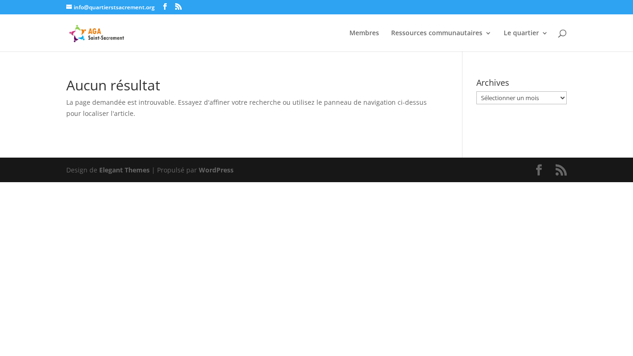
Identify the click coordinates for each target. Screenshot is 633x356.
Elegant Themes (124, 169)
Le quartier (521, 33)
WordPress (216, 169)
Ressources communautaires (436, 33)
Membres (364, 33)
